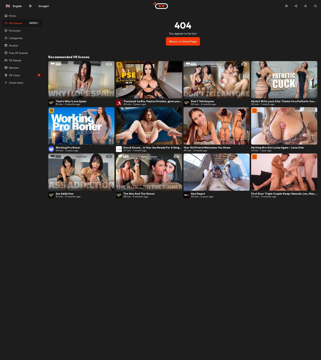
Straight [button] (43, 6)
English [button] (14, 6)
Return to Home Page (183, 41)
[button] (286, 6)
